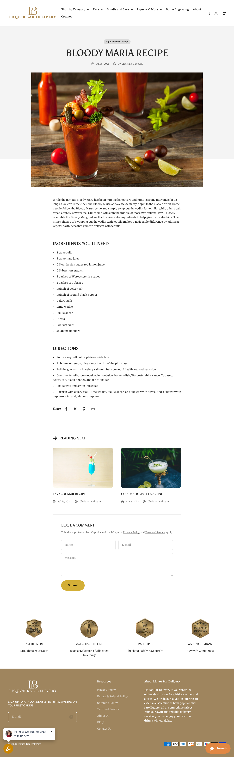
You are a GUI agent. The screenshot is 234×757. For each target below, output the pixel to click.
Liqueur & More (147, 9)
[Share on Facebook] (66, 408)
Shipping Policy (107, 703)
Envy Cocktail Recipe (69, 494)
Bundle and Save (118, 9)
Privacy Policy (131, 532)
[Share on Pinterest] (84, 408)
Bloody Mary (85, 199)
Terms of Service (155, 532)
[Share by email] (93, 408)
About (197, 9)
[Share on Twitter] (75, 408)
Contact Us (104, 728)
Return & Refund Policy (112, 696)
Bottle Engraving (177, 9)
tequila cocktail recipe (117, 41)
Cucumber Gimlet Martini (141, 494)
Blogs (100, 722)
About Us (103, 715)
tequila (67, 252)
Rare (96, 9)
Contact (66, 16)
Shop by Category (73, 9)
